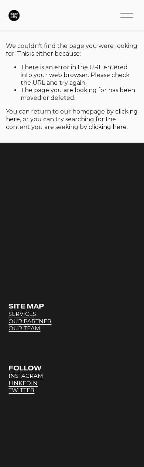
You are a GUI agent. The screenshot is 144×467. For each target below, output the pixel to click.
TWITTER (21, 390)
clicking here (108, 126)
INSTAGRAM (25, 376)
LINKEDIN (23, 383)
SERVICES (22, 314)
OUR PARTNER (29, 321)
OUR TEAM (24, 328)
